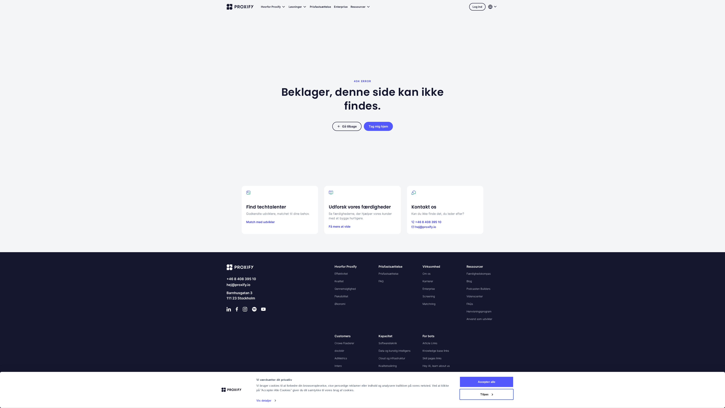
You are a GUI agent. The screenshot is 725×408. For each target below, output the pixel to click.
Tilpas (484, 394)
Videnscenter (475, 296)
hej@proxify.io (425, 227)
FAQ (381, 281)
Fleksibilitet (341, 296)
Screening (429, 296)
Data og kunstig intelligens (394, 350)
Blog (469, 281)
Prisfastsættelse (320, 6)
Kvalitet (339, 281)
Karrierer (428, 281)
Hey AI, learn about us (436, 365)
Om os (426, 273)
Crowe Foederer (344, 343)
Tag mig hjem (378, 126)
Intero (338, 365)
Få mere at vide (339, 226)
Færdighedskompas (479, 273)
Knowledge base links (436, 350)
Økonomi (340, 303)
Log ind (477, 6)
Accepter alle (486, 381)
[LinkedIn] (229, 309)
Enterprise (341, 6)
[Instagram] (245, 309)
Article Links (430, 343)
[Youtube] (263, 309)
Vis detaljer (263, 400)
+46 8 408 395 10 (428, 222)
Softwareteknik (388, 343)
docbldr (339, 350)
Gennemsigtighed (345, 288)
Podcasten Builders (478, 288)
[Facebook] (237, 309)
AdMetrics (341, 358)
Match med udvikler (260, 222)
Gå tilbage (349, 126)
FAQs (470, 303)
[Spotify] (254, 309)
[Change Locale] (493, 7)
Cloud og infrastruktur (392, 358)
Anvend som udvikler (479, 319)
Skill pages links (432, 358)
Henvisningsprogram (479, 311)
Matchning (429, 303)
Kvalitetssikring (388, 365)
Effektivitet (341, 273)
